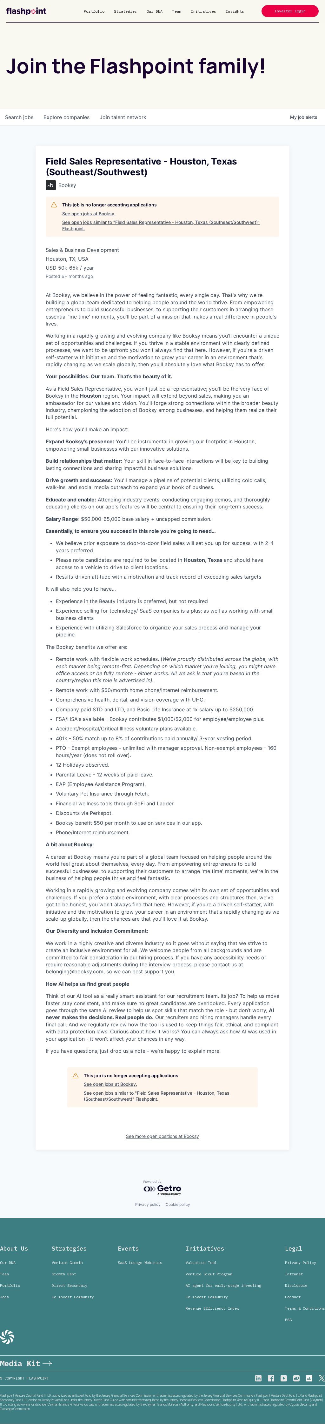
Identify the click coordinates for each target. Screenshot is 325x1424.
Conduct (293, 1296)
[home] (26, 11)
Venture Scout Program (209, 1274)
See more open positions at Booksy (162, 1136)
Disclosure (296, 1285)
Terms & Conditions (305, 1308)
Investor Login (290, 11)
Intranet (294, 1274)
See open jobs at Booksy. (89, 213)
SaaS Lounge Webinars (140, 1262)
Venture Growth (67, 1262)
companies (66, 117)
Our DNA (155, 11)
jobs (19, 117)
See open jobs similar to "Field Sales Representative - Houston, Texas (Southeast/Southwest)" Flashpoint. (161, 225)
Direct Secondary (69, 1285)
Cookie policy (178, 1204)
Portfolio (94, 11)
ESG (288, 1319)
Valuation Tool (201, 1262)
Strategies (125, 11)
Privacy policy (148, 1204)
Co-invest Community (73, 1296)
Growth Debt (64, 1274)
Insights (235, 11)
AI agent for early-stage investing (223, 1285)
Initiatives (203, 11)
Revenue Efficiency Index (212, 1308)
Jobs (4, 1296)
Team (176, 11)
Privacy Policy (300, 1262)
